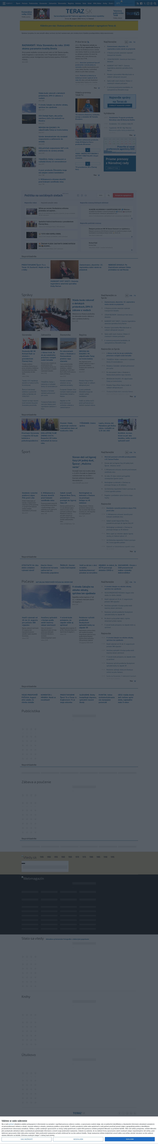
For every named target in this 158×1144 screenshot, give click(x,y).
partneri (11, 1124)
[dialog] (79, 1130)
